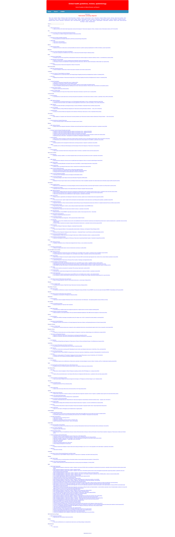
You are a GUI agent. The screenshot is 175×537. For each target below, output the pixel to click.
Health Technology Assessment (56, 412)
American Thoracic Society (55, 430)
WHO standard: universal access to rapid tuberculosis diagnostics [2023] (66, 489)
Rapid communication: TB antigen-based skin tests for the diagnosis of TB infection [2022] (69, 493)
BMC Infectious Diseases (55, 100)
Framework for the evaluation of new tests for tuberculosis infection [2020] (66, 502)
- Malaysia (79, 19)
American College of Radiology (56, 427)
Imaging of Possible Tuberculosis (59, 428)
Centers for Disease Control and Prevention (59, 398)
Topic (52, 525)
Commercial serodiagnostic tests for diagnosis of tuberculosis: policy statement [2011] (69, 511)
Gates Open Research (55, 210)
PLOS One (53, 63)
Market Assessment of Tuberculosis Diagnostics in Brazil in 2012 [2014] (66, 64)
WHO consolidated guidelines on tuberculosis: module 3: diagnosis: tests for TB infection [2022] (71, 491)
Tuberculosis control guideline (59, 41)
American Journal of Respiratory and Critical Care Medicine (62, 51)
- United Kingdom (99, 20)
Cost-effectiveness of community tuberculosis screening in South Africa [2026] (67, 346)
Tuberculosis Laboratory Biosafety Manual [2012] (62, 506)
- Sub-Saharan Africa (77, 20)
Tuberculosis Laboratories (58, 440)
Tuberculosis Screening (57, 449)
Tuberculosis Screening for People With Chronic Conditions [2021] (65, 82)
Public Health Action (54, 387)
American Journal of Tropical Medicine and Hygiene (60, 73)
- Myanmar (93, 19)
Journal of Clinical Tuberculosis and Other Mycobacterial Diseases (63, 32)
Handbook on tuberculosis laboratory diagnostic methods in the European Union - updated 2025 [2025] (72, 132)
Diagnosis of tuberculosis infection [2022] (61, 88)
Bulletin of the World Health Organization (58, 395)
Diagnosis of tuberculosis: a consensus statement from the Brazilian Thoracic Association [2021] (71, 60)
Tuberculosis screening (57, 418)
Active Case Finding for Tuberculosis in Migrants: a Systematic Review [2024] (67, 226)
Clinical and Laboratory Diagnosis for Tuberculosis (62, 442)
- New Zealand (103, 19)
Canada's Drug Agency (55, 81)
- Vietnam (115, 20)
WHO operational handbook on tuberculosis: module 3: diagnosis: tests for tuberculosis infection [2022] (72, 490)
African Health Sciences (55, 27)
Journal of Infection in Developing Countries (59, 377)
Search (56, 11)
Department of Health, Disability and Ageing (59, 37)
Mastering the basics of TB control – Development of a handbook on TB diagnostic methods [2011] (71, 135)
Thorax (52, 372)
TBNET (52, 144)
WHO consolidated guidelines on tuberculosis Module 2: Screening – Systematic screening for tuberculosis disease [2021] (76, 499)
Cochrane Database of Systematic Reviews (59, 261)
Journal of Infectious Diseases (56, 216)
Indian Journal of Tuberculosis (56, 176)
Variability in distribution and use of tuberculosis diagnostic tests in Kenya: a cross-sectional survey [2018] (72, 242)
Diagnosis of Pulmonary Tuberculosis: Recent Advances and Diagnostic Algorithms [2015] (70, 335)
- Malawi (75, 19)
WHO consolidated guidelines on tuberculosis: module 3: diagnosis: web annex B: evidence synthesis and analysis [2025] (75, 472)
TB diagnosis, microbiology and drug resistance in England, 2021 (65, 419)
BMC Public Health (54, 458)
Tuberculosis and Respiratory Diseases (58, 334)
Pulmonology (53, 141)
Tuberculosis (55, 526)
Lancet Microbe (53, 219)
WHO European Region (55, 46)
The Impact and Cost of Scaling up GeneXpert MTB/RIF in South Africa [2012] (67, 356)
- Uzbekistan (110, 20)
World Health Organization (55, 466)
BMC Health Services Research (56, 392)
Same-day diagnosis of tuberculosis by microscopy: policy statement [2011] (67, 507)
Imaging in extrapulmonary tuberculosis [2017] (61, 214)
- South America (67, 20)
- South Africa (61, 20)
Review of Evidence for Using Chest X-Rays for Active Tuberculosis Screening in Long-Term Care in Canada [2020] (74, 91)
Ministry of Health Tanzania (56, 382)
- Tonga (90, 20)
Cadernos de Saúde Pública (56, 56)
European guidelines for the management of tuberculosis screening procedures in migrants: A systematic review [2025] (75, 142)
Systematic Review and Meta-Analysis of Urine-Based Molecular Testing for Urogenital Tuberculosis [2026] (73, 188)
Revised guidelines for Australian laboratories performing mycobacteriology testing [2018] (69, 38)
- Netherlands (97, 19)
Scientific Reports (54, 110)
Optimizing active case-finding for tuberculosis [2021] (63, 517)
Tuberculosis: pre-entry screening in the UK (61, 417)
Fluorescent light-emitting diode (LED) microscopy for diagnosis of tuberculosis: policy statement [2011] (72, 509)
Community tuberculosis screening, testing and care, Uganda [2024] (65, 396)
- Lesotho (59, 19)
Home (49, 11)
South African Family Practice (56, 246)
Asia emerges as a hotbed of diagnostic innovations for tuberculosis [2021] (67, 33)
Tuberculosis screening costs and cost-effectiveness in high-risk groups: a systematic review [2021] (71, 193)
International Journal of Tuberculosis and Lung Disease (61, 293)
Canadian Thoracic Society (56, 87)
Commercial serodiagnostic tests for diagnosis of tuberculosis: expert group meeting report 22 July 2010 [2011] (73, 512)
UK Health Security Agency (56, 416)
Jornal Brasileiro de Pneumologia (57, 59)
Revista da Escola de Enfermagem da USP (59, 233)
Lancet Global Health (54, 401)
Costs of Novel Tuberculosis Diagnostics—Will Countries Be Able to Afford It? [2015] (68, 217)
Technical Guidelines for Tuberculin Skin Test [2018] (63, 304)
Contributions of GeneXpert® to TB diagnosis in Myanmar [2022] (65, 294)
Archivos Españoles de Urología (57, 187)
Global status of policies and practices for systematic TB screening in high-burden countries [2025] (71, 268)
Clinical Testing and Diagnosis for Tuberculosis (62, 443)
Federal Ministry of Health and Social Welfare (59, 311)
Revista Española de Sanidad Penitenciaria (59, 120)
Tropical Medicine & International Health (58, 236)
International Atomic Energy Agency (57, 213)
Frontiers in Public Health (55, 90)
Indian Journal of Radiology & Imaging (58, 173)
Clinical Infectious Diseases (56, 201)
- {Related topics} (91, 21)
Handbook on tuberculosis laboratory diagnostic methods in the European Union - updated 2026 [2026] (72, 131)
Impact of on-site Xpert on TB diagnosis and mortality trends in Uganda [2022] (67, 408)
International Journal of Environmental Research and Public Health (63, 453)
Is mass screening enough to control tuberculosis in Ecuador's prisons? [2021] (67, 121)
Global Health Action (54, 165)
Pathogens (53, 227)
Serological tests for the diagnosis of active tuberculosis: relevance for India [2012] (68, 171)
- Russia (57, 20)
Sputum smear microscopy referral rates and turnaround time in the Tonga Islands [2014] (69, 388)
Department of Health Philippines (57, 321)
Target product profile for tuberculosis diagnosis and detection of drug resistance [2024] (69, 481)
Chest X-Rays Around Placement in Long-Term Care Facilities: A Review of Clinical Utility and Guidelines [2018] (74, 84)
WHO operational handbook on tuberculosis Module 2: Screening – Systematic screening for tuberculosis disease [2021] (75, 496)
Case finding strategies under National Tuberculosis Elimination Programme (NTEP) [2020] (70, 177)
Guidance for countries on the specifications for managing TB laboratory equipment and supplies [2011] (72, 508)
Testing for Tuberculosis (57, 441)
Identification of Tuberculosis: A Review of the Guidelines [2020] (65, 83)
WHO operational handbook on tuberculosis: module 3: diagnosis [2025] (66, 469)
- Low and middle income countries (67, 19)
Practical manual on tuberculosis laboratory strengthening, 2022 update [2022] (67, 494)
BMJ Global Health (54, 162)
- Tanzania (87, 20)
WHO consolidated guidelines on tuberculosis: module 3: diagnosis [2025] (67, 475)
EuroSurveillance (54, 95)
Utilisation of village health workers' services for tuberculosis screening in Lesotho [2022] (69, 247)
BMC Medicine (53, 104)
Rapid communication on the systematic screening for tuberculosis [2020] (66, 501)
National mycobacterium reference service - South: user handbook (65, 420)
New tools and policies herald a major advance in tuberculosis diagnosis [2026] (68, 169)
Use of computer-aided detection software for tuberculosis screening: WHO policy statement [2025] (71, 476)
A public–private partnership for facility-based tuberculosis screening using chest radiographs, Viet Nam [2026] (73, 462)
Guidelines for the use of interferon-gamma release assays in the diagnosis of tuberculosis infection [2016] (73, 366)
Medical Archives (54, 224)
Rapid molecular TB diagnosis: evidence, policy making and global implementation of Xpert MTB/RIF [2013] (73, 205)
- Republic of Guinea (122, 19)
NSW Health (53, 40)
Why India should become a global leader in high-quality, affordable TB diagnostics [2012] (70, 170)
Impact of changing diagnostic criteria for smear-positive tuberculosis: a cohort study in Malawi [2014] (72, 280)
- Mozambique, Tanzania (86, 19)
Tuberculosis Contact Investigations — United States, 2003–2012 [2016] (66, 439)
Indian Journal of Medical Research (57, 168)
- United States (105, 20)
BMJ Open (52, 198)
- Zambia (86, 21)
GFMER (63, 11)
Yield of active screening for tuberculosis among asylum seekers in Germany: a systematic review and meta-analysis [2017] (76, 150)
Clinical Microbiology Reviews (56, 258)
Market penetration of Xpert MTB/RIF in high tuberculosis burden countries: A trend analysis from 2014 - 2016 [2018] (74, 211)
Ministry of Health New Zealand (56, 303)
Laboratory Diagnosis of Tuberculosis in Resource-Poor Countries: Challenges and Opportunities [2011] (72, 259)
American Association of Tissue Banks (58, 424)
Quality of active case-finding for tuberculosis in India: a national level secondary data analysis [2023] (72, 166)
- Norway (111, 19)
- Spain (71, 20)
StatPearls (52, 448)
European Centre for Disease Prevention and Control (60, 130)
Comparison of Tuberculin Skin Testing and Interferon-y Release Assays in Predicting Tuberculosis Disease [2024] (74, 437)
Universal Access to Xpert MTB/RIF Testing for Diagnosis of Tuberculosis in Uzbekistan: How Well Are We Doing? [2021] (75, 454)
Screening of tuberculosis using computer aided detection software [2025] (67, 478)
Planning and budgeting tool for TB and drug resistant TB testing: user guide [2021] (68, 500)
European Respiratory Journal (56, 204)
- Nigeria (107, 19)
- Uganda (94, 20)
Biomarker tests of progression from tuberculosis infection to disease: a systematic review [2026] (71, 208)
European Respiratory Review (56, 207)
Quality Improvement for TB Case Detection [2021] (62, 383)
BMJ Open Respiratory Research (57, 68)
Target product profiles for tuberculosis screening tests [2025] (64, 477)
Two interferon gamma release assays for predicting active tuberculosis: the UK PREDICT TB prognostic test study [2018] (75, 414)
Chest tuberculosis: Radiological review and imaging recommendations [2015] (67, 174)
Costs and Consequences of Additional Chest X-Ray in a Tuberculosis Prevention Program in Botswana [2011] (73, 52)
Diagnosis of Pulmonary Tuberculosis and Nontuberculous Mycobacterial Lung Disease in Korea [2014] (72, 336)
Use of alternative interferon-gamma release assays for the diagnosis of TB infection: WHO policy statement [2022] (74, 492)
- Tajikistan (83, 20)
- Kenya (55, 19)
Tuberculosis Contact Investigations (60, 42)
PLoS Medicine (53, 154)
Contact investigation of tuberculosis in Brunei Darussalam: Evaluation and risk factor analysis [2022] (72, 69)
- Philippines (115, 19)
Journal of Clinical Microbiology (56, 351)
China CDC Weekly (54, 107)
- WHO (118, 20)
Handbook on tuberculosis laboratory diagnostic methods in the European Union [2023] (69, 133)
